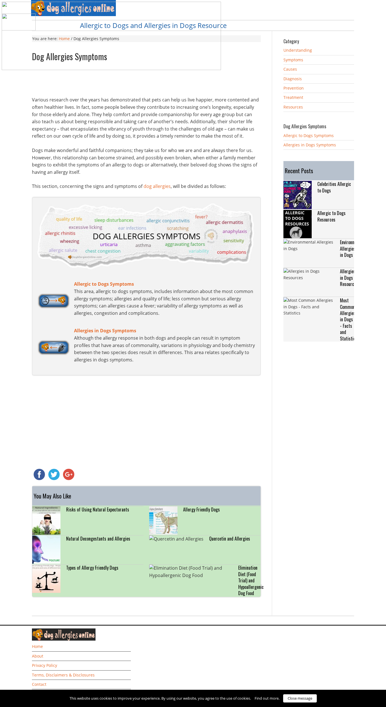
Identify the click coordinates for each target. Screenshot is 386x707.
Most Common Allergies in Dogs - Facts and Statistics (348, 319)
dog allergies (157, 186)
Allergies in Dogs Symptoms (309, 145)
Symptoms (293, 59)
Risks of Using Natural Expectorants (97, 509)
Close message (300, 698)
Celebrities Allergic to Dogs (334, 187)
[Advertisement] (146, 81)
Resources (293, 107)
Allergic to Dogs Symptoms (308, 135)
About (37, 656)
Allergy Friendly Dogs (201, 509)
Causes (290, 69)
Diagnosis (292, 78)
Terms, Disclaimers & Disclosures (63, 675)
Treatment (293, 97)
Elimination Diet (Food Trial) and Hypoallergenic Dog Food (251, 580)
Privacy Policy (44, 665)
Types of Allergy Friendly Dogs (92, 567)
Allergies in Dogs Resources (349, 277)
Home (37, 646)
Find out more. (267, 698)
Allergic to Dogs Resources (331, 216)
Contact (39, 684)
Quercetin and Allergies (229, 538)
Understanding (297, 50)
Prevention (293, 88)
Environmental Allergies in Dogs (352, 248)
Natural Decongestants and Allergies (98, 538)
